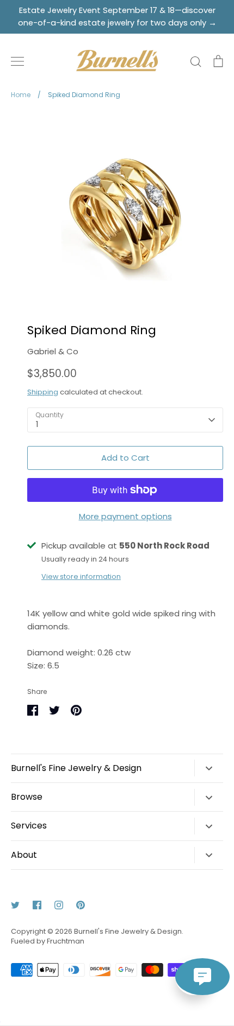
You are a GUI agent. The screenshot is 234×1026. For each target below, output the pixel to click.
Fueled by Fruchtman (47, 941)
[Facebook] (37, 905)
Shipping (42, 392)
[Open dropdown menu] (208, 768)
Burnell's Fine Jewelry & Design (128, 931)
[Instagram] (59, 905)
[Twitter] (15, 905)
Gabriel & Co (52, 351)
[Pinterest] (80, 905)
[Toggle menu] (17, 61)
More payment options (125, 516)
